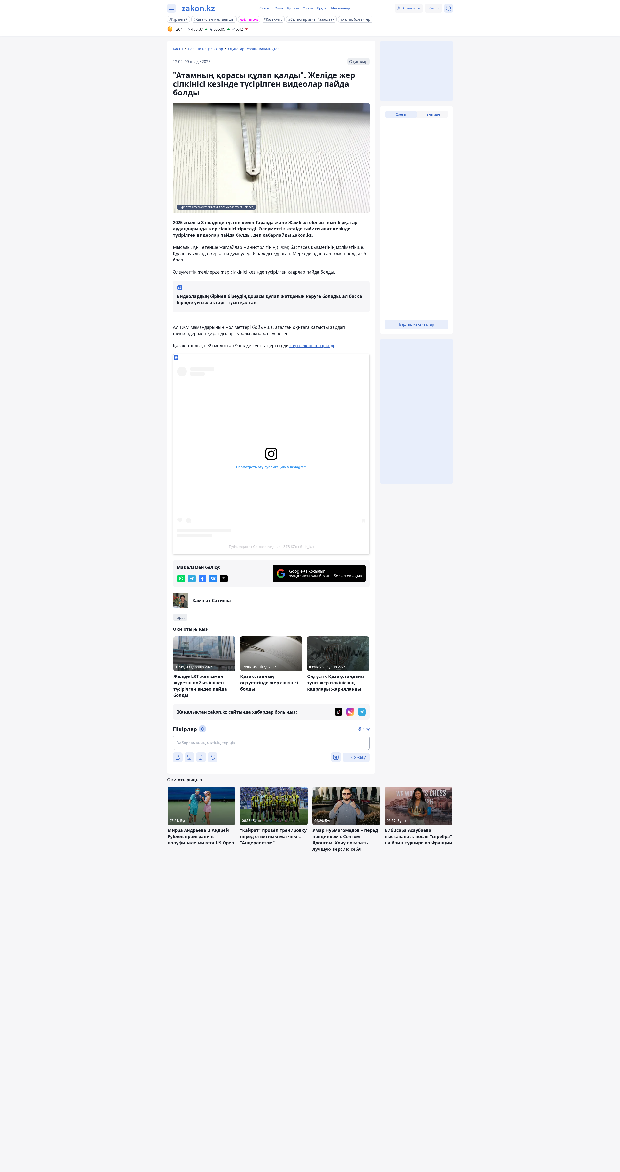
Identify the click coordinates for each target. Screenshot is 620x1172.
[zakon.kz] (198, 8)
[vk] (213, 578)
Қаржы (293, 8)
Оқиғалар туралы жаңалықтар (253, 49)
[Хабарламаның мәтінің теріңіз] (271, 743)
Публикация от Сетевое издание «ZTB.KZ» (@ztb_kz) (271, 547)
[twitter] (223, 578)
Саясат (265, 8)
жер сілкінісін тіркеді (311, 345)
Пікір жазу (356, 757)
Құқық (322, 8)
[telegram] (191, 578)
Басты (178, 49)
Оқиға (308, 8)
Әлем (279, 8)
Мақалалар (340, 8)
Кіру (366, 728)
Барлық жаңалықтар (205, 49)
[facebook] (202, 578)
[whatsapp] (181, 578)
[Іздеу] (448, 8)
